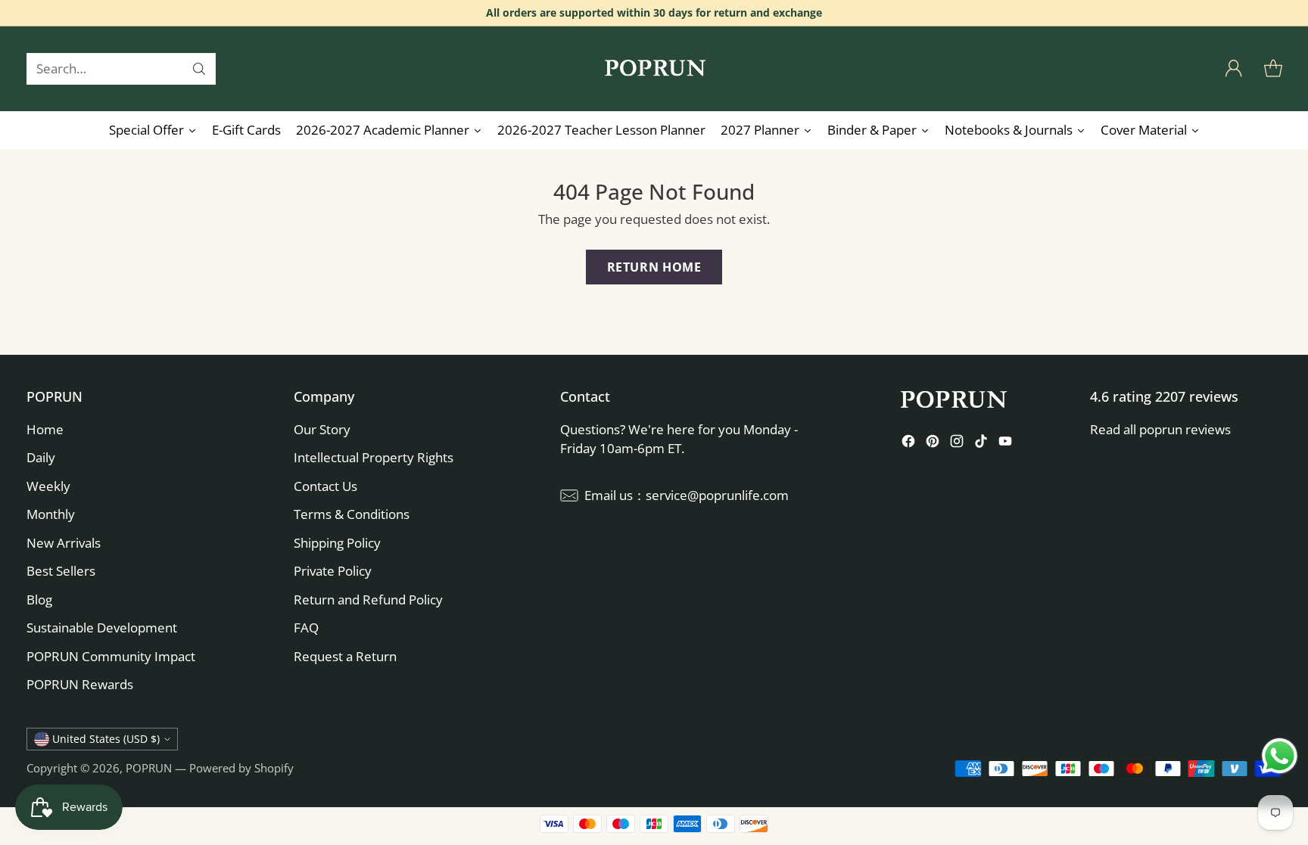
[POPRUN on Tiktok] (981, 443)
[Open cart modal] (1273, 68)
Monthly (50, 514)
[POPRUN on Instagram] (957, 443)
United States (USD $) (106, 739)
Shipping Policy (337, 542)
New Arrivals (63, 542)
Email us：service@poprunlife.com (686, 495)
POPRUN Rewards (79, 684)
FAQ (306, 627)
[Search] (199, 69)
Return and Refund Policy (368, 599)
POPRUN (149, 767)
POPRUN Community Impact (110, 656)
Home (45, 429)
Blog (39, 599)
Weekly (48, 486)
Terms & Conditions (352, 514)
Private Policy (333, 570)
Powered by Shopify (241, 767)
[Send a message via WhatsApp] (1279, 756)
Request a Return (345, 656)
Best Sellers (60, 570)
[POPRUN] (654, 69)
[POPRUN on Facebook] (908, 443)
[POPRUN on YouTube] (1005, 443)
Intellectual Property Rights (373, 457)
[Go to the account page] (1233, 68)
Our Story (322, 429)
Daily (40, 457)
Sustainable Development (101, 627)
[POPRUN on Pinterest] (932, 443)
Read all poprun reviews (1160, 429)
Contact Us (325, 486)
